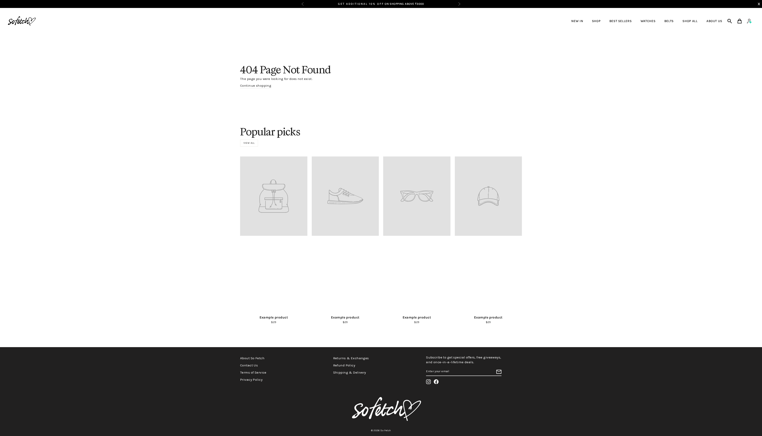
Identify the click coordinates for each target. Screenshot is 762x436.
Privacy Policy (251, 380)
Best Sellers (620, 21)
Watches (648, 21)
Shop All (690, 21)
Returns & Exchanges (351, 358)
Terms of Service (253, 372)
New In (577, 21)
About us (714, 21)
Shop (596, 21)
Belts (669, 21)
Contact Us (249, 365)
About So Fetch (252, 358)
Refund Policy (344, 365)
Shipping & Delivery (349, 372)
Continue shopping (255, 85)
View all (249, 143)
